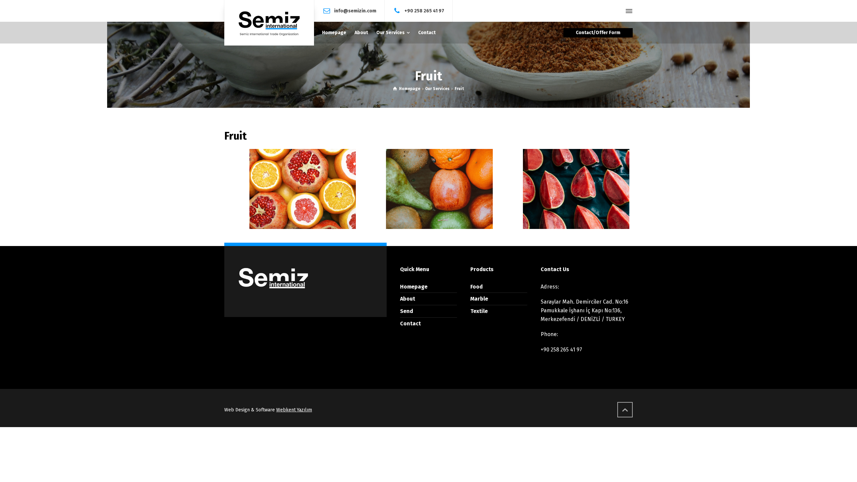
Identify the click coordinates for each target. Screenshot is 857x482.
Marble (479, 299)
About (407, 299)
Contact (410, 323)
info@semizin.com (355, 10)
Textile (479, 311)
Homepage (413, 287)
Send (406, 311)
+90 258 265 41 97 (424, 10)
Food (476, 287)
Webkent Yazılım (294, 410)
